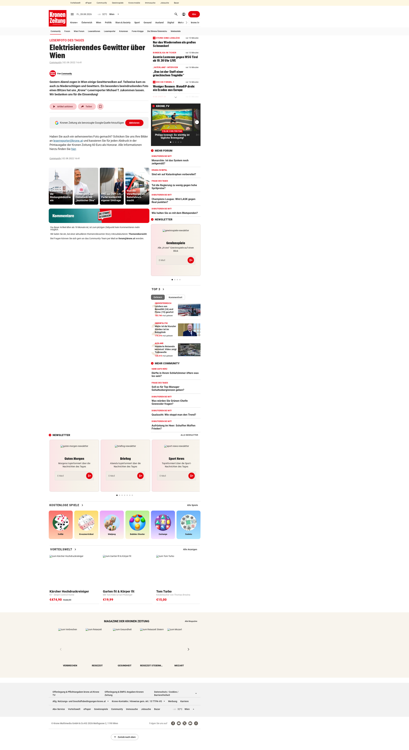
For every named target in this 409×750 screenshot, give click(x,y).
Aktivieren (134, 123)
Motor (181, 22)
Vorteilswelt (75, 3)
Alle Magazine (191, 621)
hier (73, 149)
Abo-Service (59, 709)
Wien (98, 22)
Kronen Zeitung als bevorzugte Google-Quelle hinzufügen (100, 122)
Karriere (184, 701)
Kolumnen (123, 31)
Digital (170, 22)
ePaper (88, 3)
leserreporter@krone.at (68, 140)
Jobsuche (164, 3)
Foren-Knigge (137, 31)
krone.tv (195, 22)
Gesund (147, 22)
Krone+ (74, 22)
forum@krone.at (127, 238)
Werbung (172, 701)
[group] (61, 186)
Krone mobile (134, 3)
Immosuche (150, 3)
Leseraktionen (94, 31)
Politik (108, 22)
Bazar (176, 3)
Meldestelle (176, 31)
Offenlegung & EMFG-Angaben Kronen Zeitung (124, 693)
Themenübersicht (138, 234)
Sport (137, 22)
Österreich (86, 22)
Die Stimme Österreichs (157, 31)
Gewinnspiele (117, 3)
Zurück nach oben (125, 737)
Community (102, 3)
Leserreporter (109, 31)
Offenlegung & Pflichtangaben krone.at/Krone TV (76, 693)
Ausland (159, 22)
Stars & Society (123, 22)
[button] (186, 22)
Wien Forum (79, 31)
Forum (67, 31)
